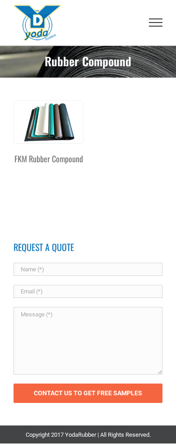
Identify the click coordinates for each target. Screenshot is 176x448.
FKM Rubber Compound (48, 159)
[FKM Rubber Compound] (48, 122)
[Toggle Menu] (156, 22)
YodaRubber (80, 434)
